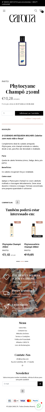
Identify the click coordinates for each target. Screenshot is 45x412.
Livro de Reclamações (22, 345)
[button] (18, 261)
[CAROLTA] (22, 18)
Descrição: (6, 129)
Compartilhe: (7, 203)
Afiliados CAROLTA (22, 342)
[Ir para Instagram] (22, 391)
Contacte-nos (22, 331)
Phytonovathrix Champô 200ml (31, 245)
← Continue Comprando (31, 118)
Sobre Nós (22, 328)
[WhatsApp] (22, 365)
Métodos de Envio (22, 334)
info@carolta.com (22, 359)
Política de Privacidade (22, 339)
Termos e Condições (22, 336)
